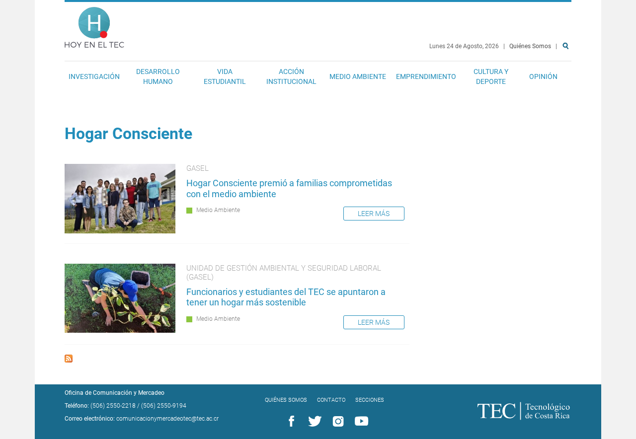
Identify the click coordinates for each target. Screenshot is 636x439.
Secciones (369, 400)
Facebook (290, 422)
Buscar (567, 77)
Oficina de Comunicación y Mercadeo (114, 392)
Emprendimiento (426, 76)
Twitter (313, 422)
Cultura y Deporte (491, 76)
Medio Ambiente (357, 76)
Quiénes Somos (530, 46)
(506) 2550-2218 (113, 405)
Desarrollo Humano (158, 76)
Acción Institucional (291, 76)
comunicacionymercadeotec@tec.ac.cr (167, 418)
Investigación (94, 76)
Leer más (374, 214)
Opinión (543, 76)
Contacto (331, 400)
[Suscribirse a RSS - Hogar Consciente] (69, 360)
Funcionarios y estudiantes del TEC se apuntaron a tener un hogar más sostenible (286, 297)
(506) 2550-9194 (163, 405)
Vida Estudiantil (225, 76)
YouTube (360, 422)
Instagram (336, 422)
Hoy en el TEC (94, 25)
